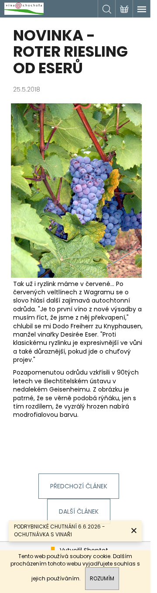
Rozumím (102, 578)
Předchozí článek (78, 486)
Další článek (79, 511)
